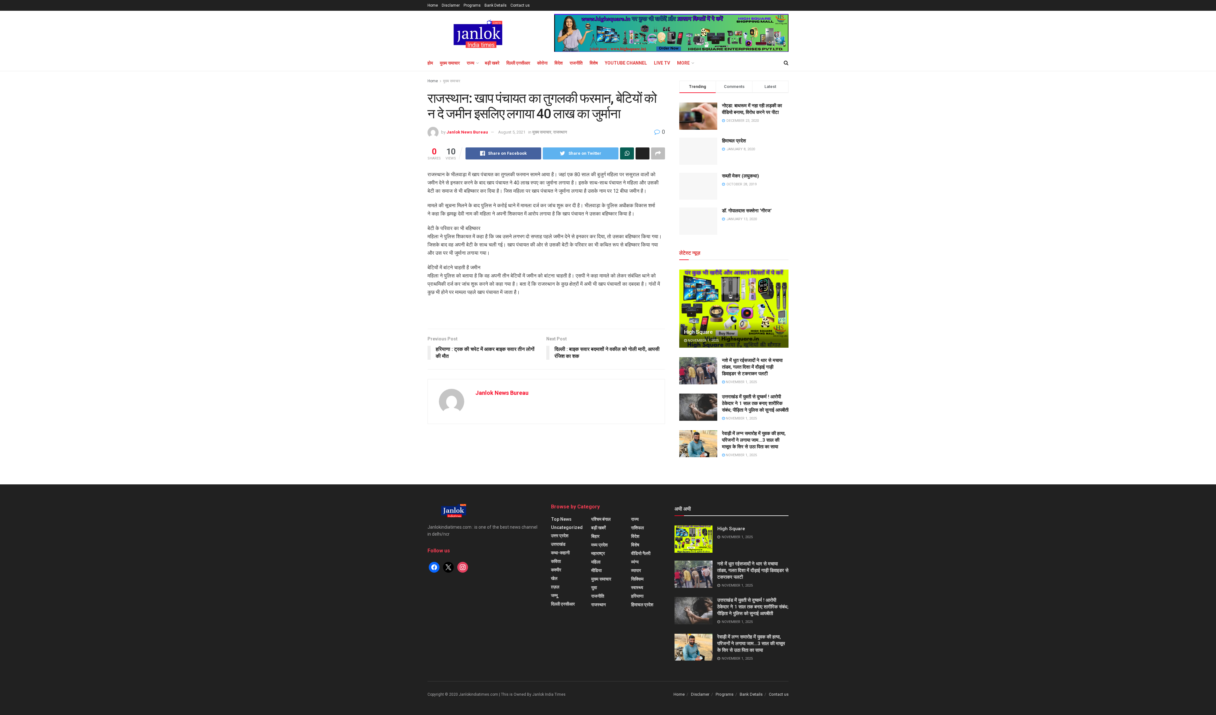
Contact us (520, 5)
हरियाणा (637, 596)
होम (430, 62)
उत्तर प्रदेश (559, 535)
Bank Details (495, 5)
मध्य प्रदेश (599, 544)
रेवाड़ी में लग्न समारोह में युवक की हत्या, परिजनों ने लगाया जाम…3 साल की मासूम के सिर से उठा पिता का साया (754, 440)
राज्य (470, 62)
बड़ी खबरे (492, 62)
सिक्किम (637, 578)
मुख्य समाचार (450, 62)
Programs (472, 5)
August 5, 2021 (511, 132)
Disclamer (451, 5)
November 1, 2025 (703, 341)
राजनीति (576, 62)
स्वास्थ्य (637, 587)
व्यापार (636, 570)
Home (433, 5)
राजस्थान (560, 132)
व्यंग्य (635, 561)
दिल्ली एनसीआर (518, 62)
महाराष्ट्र (598, 553)
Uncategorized (567, 527)
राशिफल (637, 527)
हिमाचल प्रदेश (734, 141)
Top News (561, 519)
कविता (556, 561)
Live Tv (662, 62)
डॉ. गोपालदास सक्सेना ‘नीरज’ (747, 211)
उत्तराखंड (558, 544)
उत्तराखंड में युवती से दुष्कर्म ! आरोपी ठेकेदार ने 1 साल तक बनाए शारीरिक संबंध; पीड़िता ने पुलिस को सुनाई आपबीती (755, 403)
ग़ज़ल (555, 586)
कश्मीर (556, 569)
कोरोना (542, 62)
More (683, 62)
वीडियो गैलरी (640, 553)
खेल (554, 578)
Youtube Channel (626, 62)
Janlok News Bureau (467, 132)
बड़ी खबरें (598, 527)
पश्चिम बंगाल (601, 519)
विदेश (558, 62)
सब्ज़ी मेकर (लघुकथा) (740, 176)
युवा (594, 587)
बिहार (595, 536)
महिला (595, 561)
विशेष (594, 62)
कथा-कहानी (560, 552)
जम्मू (554, 595)
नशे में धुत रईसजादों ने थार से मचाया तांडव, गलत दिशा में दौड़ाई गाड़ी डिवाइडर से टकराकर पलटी (752, 367)
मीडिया (596, 570)
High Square (698, 332)
